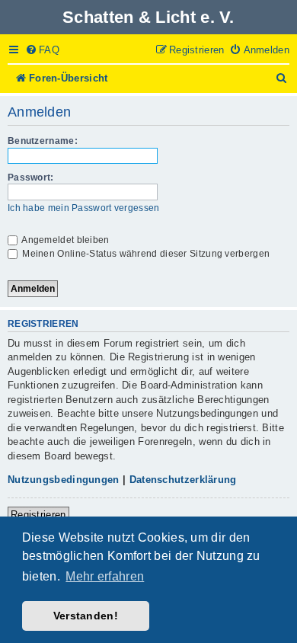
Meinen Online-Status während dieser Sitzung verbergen (145, 253)
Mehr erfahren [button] (104, 576)
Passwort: (31, 177)
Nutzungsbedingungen (64, 479)
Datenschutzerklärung (183, 479)
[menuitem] (42, 50)
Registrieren (38, 514)
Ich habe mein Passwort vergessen (84, 208)
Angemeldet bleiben (65, 240)
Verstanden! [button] (85, 615)
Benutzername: (43, 141)
